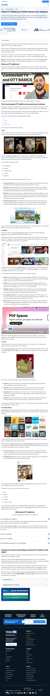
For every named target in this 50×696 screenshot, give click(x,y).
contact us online (30, 573)
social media (28, 507)
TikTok (5, 122)
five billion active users (14, 443)
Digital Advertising (9, 9)
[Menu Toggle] (48, 5)
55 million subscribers (11, 156)
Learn (16, 9)
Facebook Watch (7, 124)
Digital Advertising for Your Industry (11, 584)
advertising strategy (12, 526)
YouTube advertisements (32, 269)
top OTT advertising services (29, 572)
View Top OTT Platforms (9, 24)
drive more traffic (24, 286)
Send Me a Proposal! (39, 621)
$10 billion (39, 567)
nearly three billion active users (20, 232)
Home (2, 9)
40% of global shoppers (20, 267)
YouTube (5, 120)
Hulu (4, 118)
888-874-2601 (4, 1)
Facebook (37, 443)
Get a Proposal (45, 1)
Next (49, 30)
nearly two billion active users (11, 348)
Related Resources (7, 579)
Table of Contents (5, 40)
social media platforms (27, 443)
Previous (1, 30)
